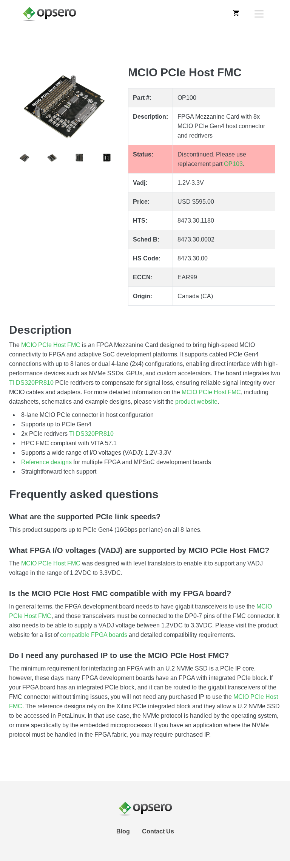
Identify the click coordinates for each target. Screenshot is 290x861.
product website (196, 401)
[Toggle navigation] (259, 14)
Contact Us (158, 831)
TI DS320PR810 (31, 382)
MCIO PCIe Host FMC (50, 345)
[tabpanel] (66, 103)
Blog (123, 831)
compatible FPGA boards (93, 635)
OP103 (233, 164)
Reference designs (46, 462)
